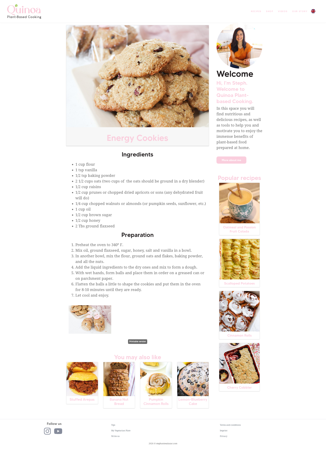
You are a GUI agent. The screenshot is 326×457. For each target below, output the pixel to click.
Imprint (223, 430)
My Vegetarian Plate (120, 430)
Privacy (223, 436)
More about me (231, 160)
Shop (269, 11)
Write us (115, 436)
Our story (299, 11)
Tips (113, 425)
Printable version (137, 341)
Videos (282, 11)
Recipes (256, 11)
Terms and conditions (230, 425)
